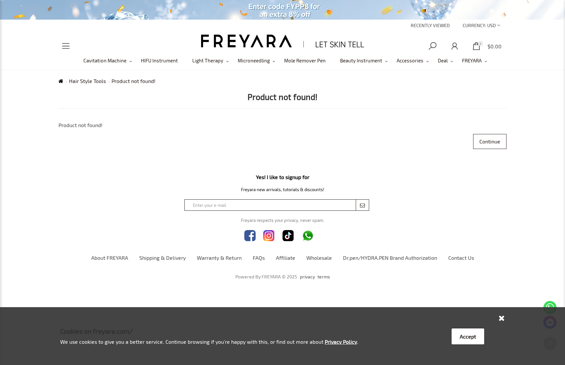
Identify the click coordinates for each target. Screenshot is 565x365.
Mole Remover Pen (305, 60)
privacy (307, 276)
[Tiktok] (288, 235)
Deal (443, 60)
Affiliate (285, 258)
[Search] (432, 46)
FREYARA (472, 60)
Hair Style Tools (87, 81)
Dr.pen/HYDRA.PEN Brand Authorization (390, 258)
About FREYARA (109, 258)
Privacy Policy (341, 342)
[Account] (454, 46)
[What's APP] (308, 235)
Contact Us (461, 258)
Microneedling (254, 60)
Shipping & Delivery (162, 258)
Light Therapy (207, 60)
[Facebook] (250, 235)
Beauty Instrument (361, 60)
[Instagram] (269, 235)
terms (323, 276)
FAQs (259, 258)
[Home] (282, 41)
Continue (489, 141)
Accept (468, 336)
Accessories (410, 60)
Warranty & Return (219, 258)
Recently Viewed (430, 25)
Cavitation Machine (105, 60)
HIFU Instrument (159, 60)
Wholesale (319, 258)
